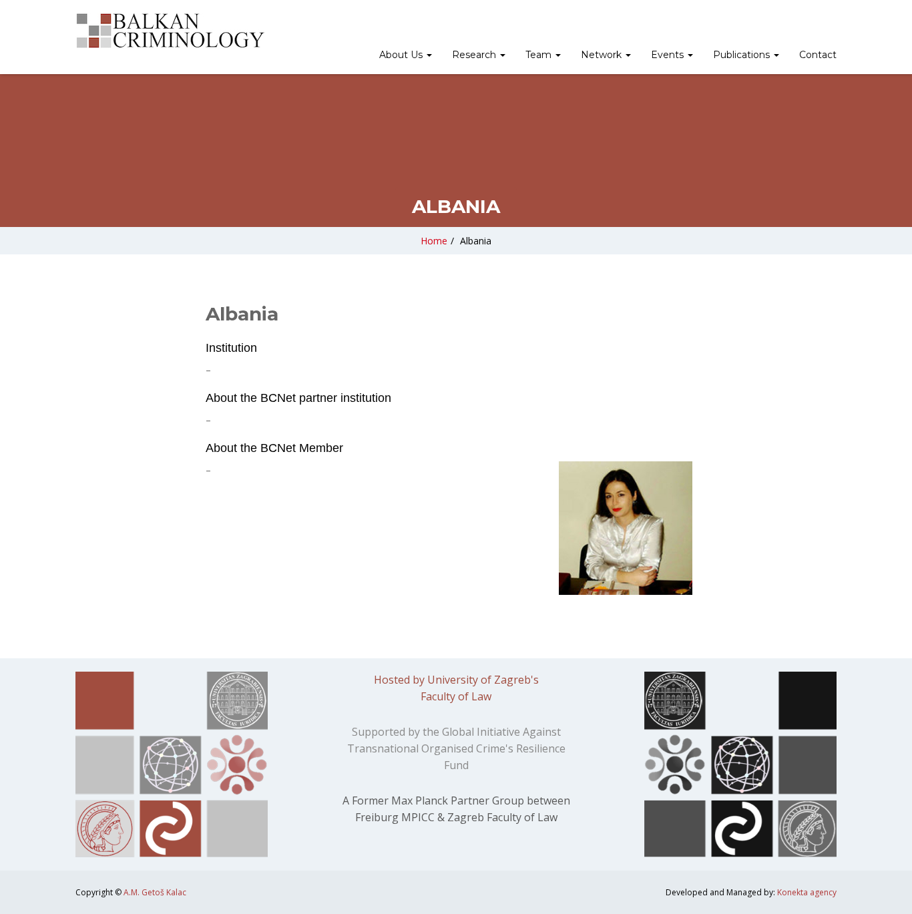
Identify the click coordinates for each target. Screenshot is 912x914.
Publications (742, 55)
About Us (402, 55)
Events (668, 55)
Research (475, 55)
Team (539, 55)
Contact (818, 55)
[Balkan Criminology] (170, 30)
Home (434, 240)
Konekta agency (807, 892)
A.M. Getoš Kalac (155, 892)
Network (602, 55)
